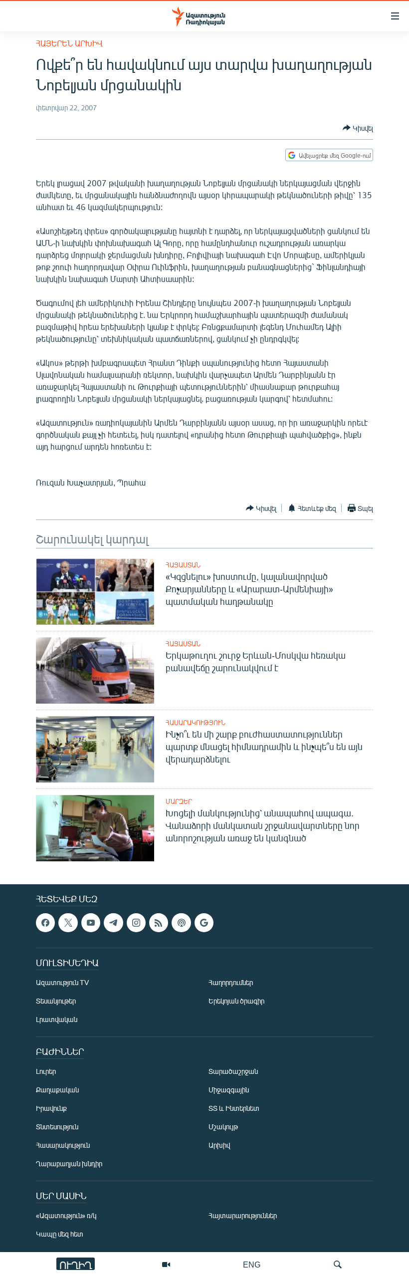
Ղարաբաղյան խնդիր (69, 1164)
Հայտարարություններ (242, 1216)
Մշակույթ (223, 1127)
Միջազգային (228, 1090)
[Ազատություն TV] (166, 1264)
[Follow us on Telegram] (113, 922)
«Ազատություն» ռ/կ (66, 1216)
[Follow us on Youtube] (90, 922)
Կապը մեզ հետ (59, 1234)
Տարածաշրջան (233, 1071)
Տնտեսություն (57, 1127)
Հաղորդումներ (230, 983)
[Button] (358, 128)
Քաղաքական (57, 1090)
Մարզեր (179, 801)
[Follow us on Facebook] (45, 922)
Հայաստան (183, 565)
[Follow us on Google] (204, 922)
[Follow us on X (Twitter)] (67, 922)
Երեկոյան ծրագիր (236, 1001)
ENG (251, 1264)
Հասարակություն (195, 723)
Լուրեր (46, 1071)
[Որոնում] (338, 1264)
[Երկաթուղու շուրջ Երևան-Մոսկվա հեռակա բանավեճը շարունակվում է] (95, 670)
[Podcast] (181, 922)
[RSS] (158, 922)
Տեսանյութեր (56, 1001)
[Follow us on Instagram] (136, 922)
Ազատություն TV (62, 983)
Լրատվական (56, 1020)
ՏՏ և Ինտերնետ (233, 1108)
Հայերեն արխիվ (69, 43)
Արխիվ (219, 1145)
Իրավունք (51, 1108)
